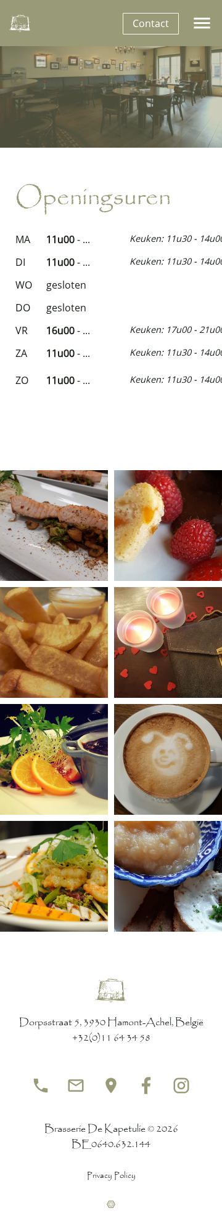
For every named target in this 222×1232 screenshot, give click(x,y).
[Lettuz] (111, 1206)
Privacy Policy (111, 1176)
